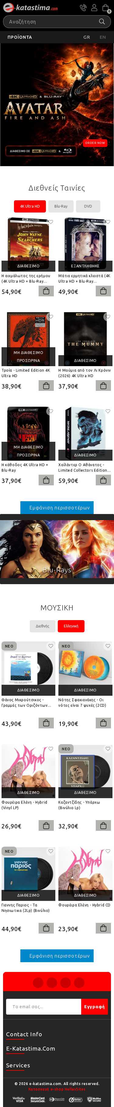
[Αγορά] (46, 291)
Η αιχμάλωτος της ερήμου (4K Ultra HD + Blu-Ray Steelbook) (26, 279)
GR (86, 37)
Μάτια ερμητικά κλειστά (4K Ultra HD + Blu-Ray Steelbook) (84, 279)
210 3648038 (83, 8)
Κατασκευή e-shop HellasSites (57, 1089)
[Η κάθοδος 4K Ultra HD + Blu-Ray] (28, 434)
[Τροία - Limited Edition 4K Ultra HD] (28, 339)
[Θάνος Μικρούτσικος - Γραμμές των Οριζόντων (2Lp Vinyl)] (28, 668)
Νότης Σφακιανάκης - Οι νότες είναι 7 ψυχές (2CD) (82, 702)
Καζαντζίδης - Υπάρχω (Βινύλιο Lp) (79, 805)
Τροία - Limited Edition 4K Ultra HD (26, 373)
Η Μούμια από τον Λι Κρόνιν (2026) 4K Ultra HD (84, 373)
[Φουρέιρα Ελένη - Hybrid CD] (85, 874)
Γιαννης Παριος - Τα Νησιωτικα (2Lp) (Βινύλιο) (26, 907)
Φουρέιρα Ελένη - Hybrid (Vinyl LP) (24, 805)
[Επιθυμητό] (50, 222)
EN (103, 37)
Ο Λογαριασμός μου (94, 8)
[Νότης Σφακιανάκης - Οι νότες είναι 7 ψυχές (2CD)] (85, 668)
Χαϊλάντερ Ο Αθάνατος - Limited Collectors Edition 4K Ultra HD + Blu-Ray (82, 468)
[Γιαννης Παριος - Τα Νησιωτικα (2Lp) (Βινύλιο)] (28, 874)
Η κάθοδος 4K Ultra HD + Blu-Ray (25, 467)
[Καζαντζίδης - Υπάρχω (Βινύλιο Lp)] (85, 771)
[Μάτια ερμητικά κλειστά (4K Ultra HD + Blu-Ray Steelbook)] (85, 244)
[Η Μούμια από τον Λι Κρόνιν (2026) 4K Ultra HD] (85, 339)
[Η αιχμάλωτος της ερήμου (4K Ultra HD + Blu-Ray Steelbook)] (28, 244)
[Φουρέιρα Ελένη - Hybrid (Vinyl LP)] (28, 771)
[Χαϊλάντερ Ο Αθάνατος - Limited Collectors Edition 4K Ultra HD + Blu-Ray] (85, 434)
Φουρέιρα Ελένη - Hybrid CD (84, 905)
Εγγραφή (94, 1006)
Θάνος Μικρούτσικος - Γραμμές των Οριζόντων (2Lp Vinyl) (25, 703)
